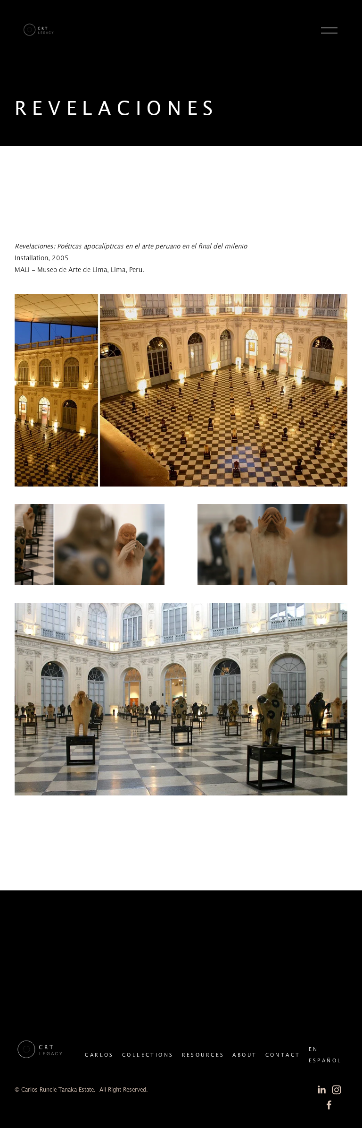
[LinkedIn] (321, 1089)
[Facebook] (329, 1105)
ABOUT (244, 1055)
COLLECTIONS (148, 1055)
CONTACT (283, 1055)
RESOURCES (203, 1055)
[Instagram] (336, 1089)
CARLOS (99, 1055)
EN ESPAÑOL (325, 1055)
